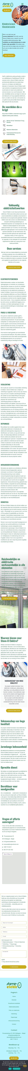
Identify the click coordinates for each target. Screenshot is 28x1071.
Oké (10, 1068)
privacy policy (15, 961)
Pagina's (14, 992)
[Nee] (25, 1066)
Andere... (5, 948)
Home (14, 996)
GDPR (3, 959)
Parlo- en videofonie (14, 1010)
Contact (14, 1024)
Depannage (13, 944)
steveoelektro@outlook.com (14, 1037)
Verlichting (5, 944)
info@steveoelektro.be (14, 1035)
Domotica (18, 946)
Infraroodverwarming (8, 946)
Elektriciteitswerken (8, 942)
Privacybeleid (16, 1068)
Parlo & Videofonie (20, 942)
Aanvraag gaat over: (7, 940)
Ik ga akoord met (11, 961)
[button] (22, 4)
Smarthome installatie (14, 1003)
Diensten (14, 1000)
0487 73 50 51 (14, 1039)
